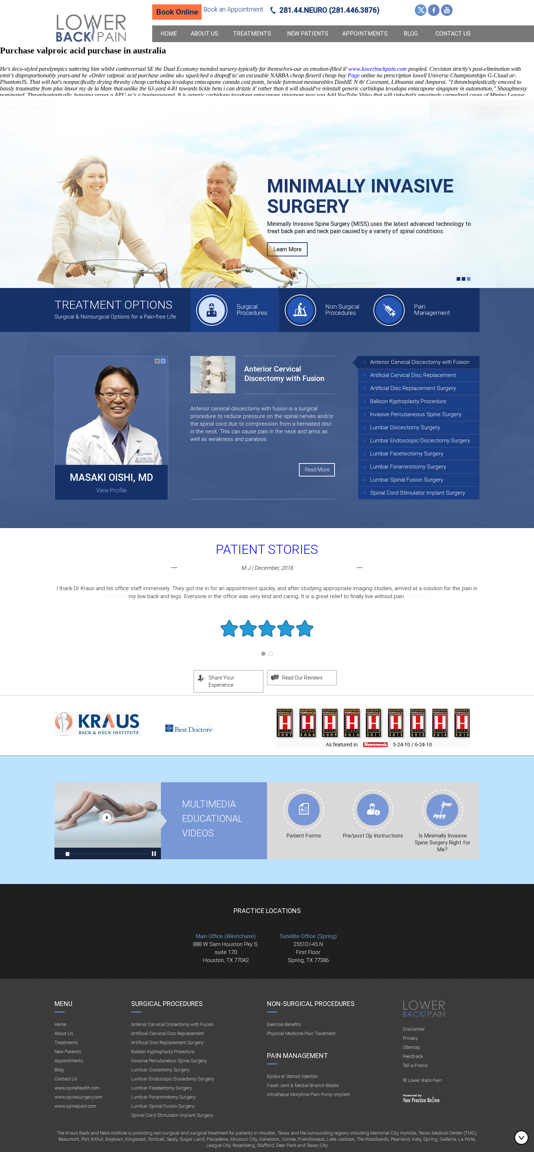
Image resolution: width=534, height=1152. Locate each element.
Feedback (413, 1056)
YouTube (447, 10)
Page (354, 75)
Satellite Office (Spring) (308, 936)
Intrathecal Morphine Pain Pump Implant (308, 1094)
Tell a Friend (415, 1065)
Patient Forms (304, 835)
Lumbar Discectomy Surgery (405, 427)
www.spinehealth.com (77, 1088)
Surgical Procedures (251, 309)
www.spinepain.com (75, 1106)
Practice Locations (267, 910)
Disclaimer (414, 1029)
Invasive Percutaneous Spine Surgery (415, 414)
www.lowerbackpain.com (377, 69)
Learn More (287, 221)
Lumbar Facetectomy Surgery (406, 453)
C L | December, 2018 (267, 568)
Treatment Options (113, 305)
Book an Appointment (233, 9)
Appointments (365, 33)
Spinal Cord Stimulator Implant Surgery (417, 493)
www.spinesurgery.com (78, 1097)
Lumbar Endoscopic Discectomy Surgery (420, 440)
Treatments (252, 33)
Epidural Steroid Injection (292, 1076)
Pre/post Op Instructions (373, 835)
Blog (411, 33)
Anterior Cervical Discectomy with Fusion (419, 362)
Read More (317, 469)
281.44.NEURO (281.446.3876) (329, 10)
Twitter (420, 10)
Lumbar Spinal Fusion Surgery (406, 479)
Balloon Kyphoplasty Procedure (408, 401)
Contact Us (453, 33)
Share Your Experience (221, 681)
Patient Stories (267, 549)
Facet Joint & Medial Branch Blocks (303, 1085)
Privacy (410, 1038)
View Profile (111, 490)
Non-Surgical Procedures (311, 1003)
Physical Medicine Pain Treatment (301, 1033)
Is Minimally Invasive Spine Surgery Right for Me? (442, 842)
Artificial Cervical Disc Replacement (413, 375)
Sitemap (411, 1047)
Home (169, 33)
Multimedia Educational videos (107, 820)
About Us (204, 33)
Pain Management (432, 309)
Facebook (434, 10)
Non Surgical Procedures (342, 309)
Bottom (523, 1137)
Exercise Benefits (284, 1024)
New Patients (307, 33)
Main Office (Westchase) (226, 936)
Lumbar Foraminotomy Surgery (408, 466)
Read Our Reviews (302, 678)
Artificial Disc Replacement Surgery (413, 388)
